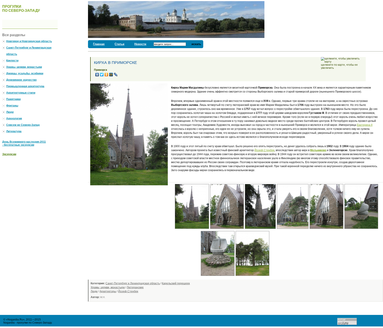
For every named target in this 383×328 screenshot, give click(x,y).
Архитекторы (108, 291)
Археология (14, 118)
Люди (94, 291)
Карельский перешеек (176, 283)
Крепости (12, 60)
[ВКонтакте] (97, 74)
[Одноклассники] (106, 74)
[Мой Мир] (111, 74)
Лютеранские (135, 287)
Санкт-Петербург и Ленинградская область (133, 283)
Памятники (13, 99)
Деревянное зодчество (21, 79)
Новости (140, 44)
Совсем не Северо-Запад (23, 124)
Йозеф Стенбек (264, 150)
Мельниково (318, 150)
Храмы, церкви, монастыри (108, 287)
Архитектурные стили (20, 92)
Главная (99, 44)
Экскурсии (9, 154)
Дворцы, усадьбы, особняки (24, 73)
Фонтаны (12, 105)
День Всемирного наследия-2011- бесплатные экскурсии (24, 143)
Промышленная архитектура (25, 86)
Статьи (119, 44)
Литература (13, 131)
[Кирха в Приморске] (192, 230)
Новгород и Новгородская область (29, 41)
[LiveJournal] (115, 74)
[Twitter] (102, 74)
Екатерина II (364, 124)
